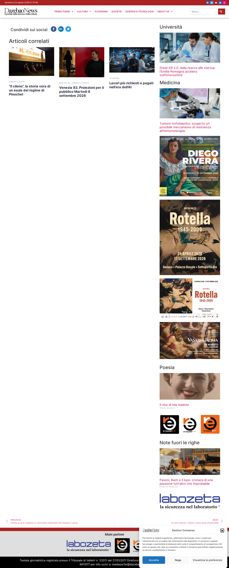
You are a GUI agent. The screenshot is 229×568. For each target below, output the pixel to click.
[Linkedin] (220, 2)
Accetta (154, 560)
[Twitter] (211, 2)
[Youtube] (216, 2)
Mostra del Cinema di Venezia (74, 83)
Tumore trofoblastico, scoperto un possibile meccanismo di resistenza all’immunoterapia (185, 127)
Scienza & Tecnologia (139, 11)
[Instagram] (224, 2)
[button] (222, 530)
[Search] (221, 12)
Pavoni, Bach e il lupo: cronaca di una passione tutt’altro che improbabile (186, 481)
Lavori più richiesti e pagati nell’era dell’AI (131, 85)
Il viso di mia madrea (174, 404)
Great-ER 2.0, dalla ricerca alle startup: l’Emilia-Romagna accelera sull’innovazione (187, 71)
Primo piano (62, 11)
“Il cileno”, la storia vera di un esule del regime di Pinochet (29, 90)
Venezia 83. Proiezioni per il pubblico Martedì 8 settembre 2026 (81, 92)
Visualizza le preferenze (207, 560)
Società (116, 11)
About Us (163, 11)
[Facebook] (207, 2)
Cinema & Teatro (17, 81)
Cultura (82, 11)
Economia (101, 11)
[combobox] (203, 12)
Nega (178, 560)
